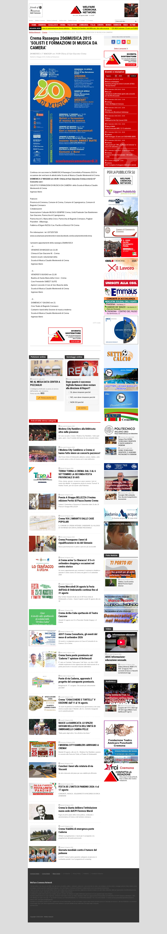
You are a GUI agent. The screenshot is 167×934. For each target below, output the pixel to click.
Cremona (42, 25)
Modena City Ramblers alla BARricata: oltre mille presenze (64, 28)
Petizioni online (38, 357)
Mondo (108, 25)
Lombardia (83, 25)
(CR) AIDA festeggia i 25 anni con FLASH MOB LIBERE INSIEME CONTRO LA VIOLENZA (113, 28)
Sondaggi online (74, 357)
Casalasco (53, 25)
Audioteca (111, 681)
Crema (62, 25)
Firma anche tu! (47, 398)
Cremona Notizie (34, 873)
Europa (100, 25)
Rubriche (117, 25)
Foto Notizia (111, 555)
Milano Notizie (56, 873)
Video (125, 25)
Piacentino (72, 25)
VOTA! (83, 408)
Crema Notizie (46, 873)
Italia (92, 25)
